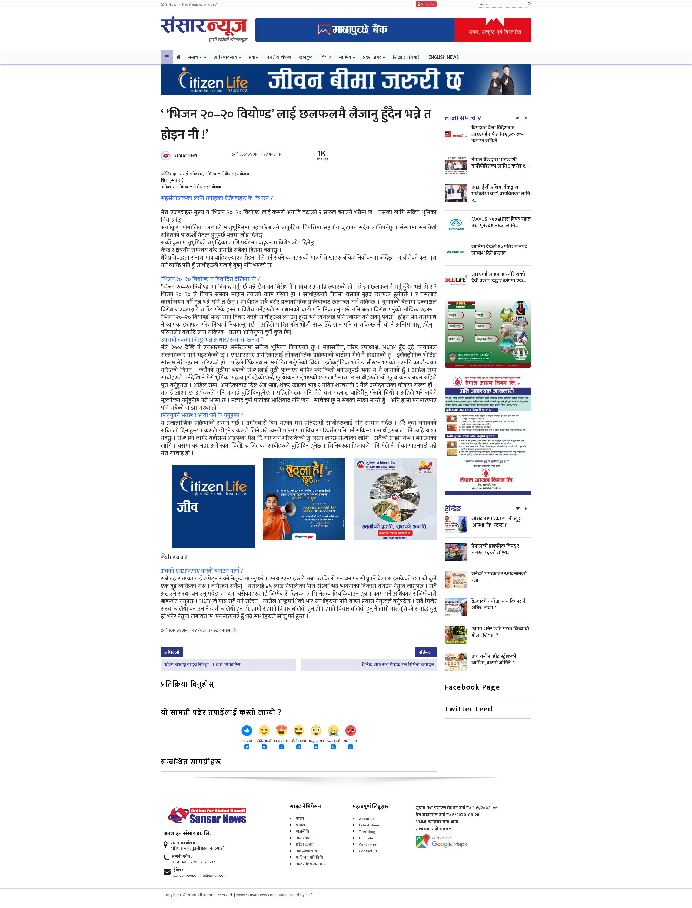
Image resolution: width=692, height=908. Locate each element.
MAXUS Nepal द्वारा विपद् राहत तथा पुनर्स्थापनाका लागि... (501, 222)
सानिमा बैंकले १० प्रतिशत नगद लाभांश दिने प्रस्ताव (499, 250)
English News (443, 57)
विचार (325, 57)
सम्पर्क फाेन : (182, 857)
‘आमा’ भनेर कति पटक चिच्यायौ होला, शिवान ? (500, 632)
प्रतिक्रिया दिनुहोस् (188, 685)
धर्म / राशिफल (278, 57)
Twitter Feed (469, 709)
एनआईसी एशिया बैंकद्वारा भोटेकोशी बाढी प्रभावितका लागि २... (500, 193)
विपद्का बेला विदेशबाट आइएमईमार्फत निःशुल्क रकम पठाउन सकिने (498, 134)
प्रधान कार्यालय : (183, 843)
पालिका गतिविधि (309, 857)
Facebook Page (472, 688)
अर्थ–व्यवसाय (225, 57)
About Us (366, 819)
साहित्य (345, 57)
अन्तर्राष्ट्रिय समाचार (310, 864)
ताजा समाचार (463, 118)
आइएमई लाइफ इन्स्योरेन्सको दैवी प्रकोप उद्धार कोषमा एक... (498, 277)
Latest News (369, 825)
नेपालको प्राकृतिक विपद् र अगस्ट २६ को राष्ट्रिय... (495, 549)
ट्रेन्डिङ (453, 509)
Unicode (366, 838)
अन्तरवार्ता (304, 838)
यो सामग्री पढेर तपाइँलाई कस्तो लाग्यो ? (221, 713)
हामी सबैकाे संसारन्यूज (228, 40)
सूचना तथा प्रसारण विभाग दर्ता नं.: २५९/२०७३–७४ (457, 808)
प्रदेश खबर (372, 57)
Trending (367, 832)
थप (518, 118)
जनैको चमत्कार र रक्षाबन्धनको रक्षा (499, 577)
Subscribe (427, 4)
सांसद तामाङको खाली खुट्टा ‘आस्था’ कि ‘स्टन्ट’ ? (496, 521)
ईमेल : (178, 870)
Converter (368, 845)
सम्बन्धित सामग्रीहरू (191, 762)
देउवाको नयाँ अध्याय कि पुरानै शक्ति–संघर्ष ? (498, 604)
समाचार (195, 57)
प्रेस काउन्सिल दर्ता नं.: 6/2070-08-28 (447, 815)
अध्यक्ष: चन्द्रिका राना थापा (437, 822)
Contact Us (368, 851)
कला (300, 818)
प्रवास (254, 57)
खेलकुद (306, 57)
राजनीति (302, 831)
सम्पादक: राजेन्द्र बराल (434, 829)
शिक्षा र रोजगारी (407, 57)
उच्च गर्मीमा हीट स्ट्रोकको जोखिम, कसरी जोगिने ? (493, 659)
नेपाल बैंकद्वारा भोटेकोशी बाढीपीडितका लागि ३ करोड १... (499, 163)
